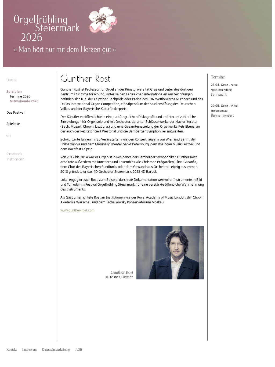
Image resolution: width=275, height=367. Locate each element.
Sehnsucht (218, 94)
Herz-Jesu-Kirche (221, 90)
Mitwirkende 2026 (24, 101)
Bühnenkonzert (222, 115)
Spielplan (14, 91)
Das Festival (15, 112)
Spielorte (13, 123)
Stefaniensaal (219, 111)
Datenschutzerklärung (56, 349)
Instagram (15, 158)
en (8, 135)
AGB (78, 349)
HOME (11, 79)
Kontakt (11, 349)
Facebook (14, 153)
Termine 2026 (20, 96)
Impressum (29, 349)
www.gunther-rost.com (77, 210)
